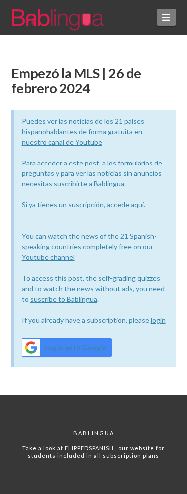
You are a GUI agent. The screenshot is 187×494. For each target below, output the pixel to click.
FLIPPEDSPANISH (90, 448)
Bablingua (93, 433)
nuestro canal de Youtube (62, 142)
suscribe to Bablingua (63, 299)
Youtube (36, 257)
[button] (166, 17)
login (158, 320)
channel (62, 257)
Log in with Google (75, 347)
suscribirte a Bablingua (89, 183)
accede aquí (125, 204)
